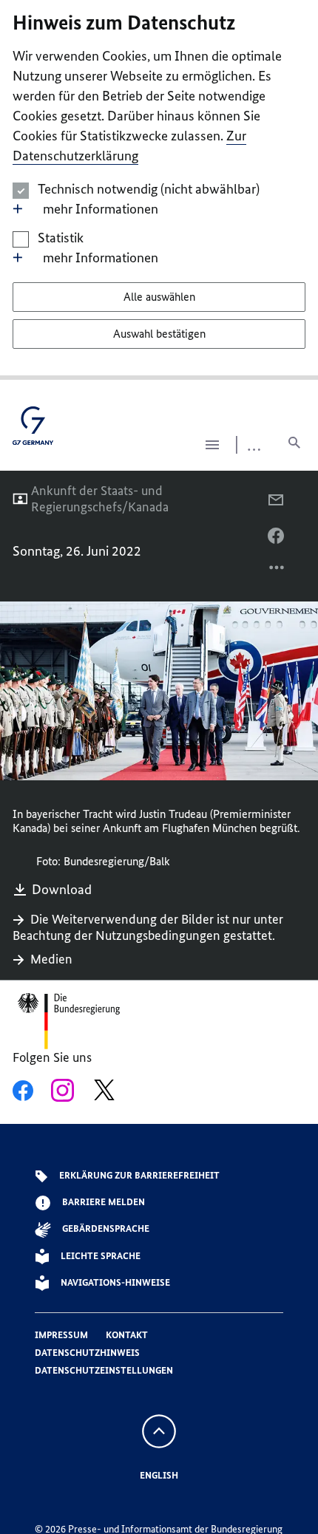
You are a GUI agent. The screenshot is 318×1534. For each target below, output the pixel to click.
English (159, 1475)
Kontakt (127, 1334)
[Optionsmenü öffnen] (277, 571)
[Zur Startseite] (33, 431)
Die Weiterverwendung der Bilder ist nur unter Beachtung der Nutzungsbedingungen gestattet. (148, 927)
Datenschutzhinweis (87, 1352)
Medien (51, 959)
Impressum (61, 1334)
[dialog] (159, 190)
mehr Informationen (100, 208)
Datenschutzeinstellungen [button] (104, 1370)
